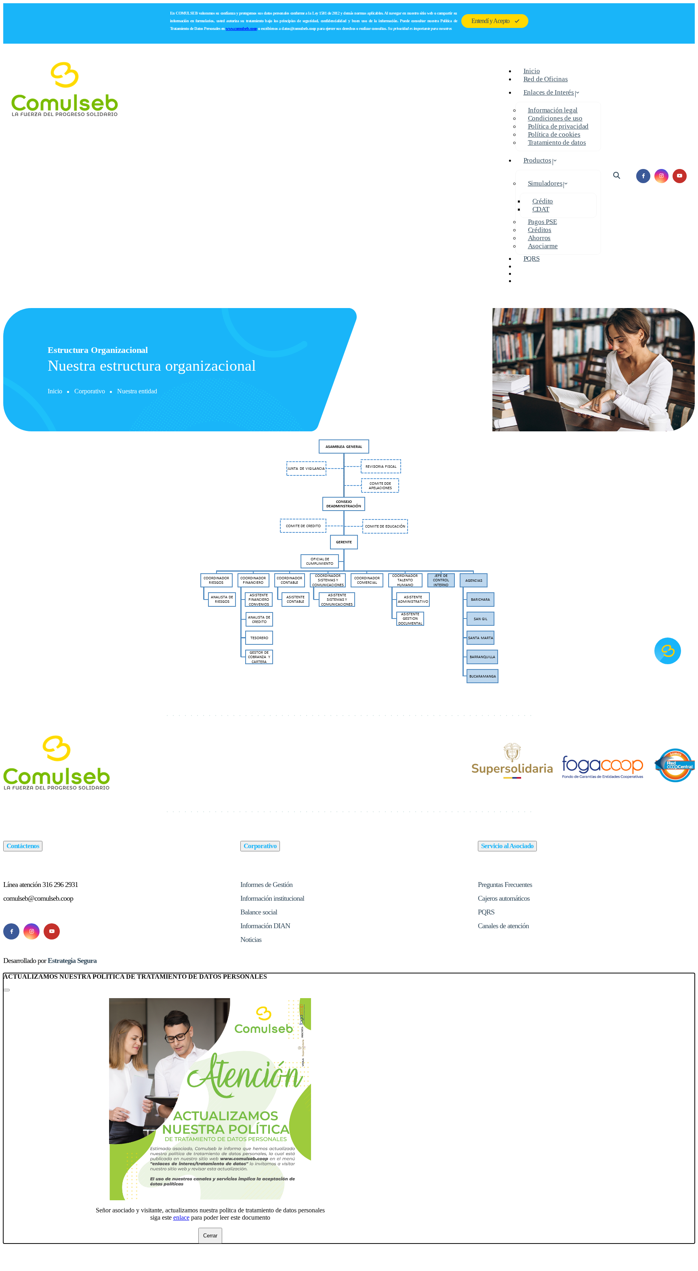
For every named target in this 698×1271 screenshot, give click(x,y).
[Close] (6, 990)
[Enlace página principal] (64, 176)
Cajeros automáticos (504, 898)
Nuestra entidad (137, 391)
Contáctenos (22, 846)
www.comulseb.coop (241, 28)
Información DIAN (265, 926)
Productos (537, 160)
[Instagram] (31, 931)
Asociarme (543, 246)
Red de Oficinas (546, 79)
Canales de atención (503, 926)
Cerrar (210, 1236)
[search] (616, 176)
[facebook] (643, 176)
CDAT (540, 209)
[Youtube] (52, 931)
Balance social (258, 912)
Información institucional (272, 898)
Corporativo (89, 391)
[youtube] (680, 176)
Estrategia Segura (72, 960)
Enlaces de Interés (549, 92)
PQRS (532, 258)
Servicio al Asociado (507, 846)
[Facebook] (11, 931)
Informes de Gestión (266, 884)
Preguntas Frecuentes (505, 884)
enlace (181, 1217)
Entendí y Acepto (490, 20)
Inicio (55, 391)
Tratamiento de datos (557, 142)
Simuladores (545, 183)
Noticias (250, 939)
